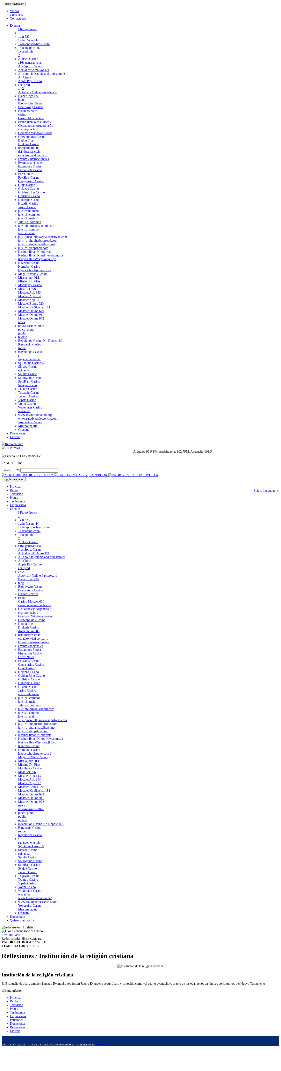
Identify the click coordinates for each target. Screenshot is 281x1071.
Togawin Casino (28, 392)
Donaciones (17, 433)
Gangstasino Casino (31, 181)
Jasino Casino (27, 207)
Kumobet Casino (29, 266)
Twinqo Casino (28, 396)
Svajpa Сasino (27, 385)
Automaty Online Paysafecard (37, 92)
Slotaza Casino (27, 366)
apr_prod (24, 85)
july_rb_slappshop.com (33, 248)
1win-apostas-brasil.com (34, 44)
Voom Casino (27, 403)
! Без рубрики (27, 29)
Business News (28, 110)
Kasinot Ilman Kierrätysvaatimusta (40, 255)
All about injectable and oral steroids (41, 73)
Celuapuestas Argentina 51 (35, 125)
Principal (15, 486)
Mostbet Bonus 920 (31, 303)
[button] (8, 934)
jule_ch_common (29, 214)
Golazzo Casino (28, 188)
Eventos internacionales (33, 159)
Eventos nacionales (30, 162)
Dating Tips (25, 140)
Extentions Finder (29, 166)
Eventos (15, 25)
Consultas (16, 14)
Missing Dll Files (29, 281)
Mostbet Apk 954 (29, 296)
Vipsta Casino (27, 400)
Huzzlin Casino (28, 203)
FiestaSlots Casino (30, 170)
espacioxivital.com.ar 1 (33, 155)
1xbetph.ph (25, 51)
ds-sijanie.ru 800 (28, 148)
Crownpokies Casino (31, 136)
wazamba (24, 411)
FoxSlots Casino (28, 177)
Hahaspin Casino (29, 199)
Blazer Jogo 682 (28, 96)
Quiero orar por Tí (22, 920)
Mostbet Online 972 (31, 318)
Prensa (14, 497)
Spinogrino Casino (30, 377)
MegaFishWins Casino (33, 274)
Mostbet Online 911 (31, 314)
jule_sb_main (26, 233)
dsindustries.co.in (29, 151)
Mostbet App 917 (29, 300)
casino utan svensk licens (34, 122)
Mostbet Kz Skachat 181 (34, 307)
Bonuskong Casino (30, 107)
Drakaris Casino (28, 144)
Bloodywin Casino (30, 103)
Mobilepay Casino (30, 285)
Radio (14, 490)
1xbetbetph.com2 (29, 47)
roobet (22, 348)
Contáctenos (18, 18)
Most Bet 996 (27, 288)
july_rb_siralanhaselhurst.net (36, 244)
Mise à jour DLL (29, 277)
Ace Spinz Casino (30, 66)
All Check (24, 77)
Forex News (26, 174)
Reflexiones (17, 1027)
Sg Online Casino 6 (31, 363)
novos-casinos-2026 (31, 326)
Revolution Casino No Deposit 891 (41, 340)
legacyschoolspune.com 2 (34, 270)
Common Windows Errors (35, 133)
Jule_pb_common (29, 222)
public (22, 333)
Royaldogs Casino (30, 351)
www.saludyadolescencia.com (37, 418)
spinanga (24, 370)
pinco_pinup (26, 329)
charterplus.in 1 (28, 129)
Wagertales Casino (30, 407)
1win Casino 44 (28, 40)
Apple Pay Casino (30, 81)
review (22, 337)
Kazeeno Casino (28, 263)
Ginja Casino (26, 185)
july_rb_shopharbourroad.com (37, 240)
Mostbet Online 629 (31, 311)
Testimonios (18, 501)
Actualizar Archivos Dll (33, 70)
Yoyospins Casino (30, 422)
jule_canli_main (28, 211)
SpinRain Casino (29, 381)
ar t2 (21, 88)
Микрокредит (27, 426)
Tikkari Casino (27, 389)
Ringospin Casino (29, 344)
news (21, 322)
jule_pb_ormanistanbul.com (36, 225)
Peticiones (16, 1020)
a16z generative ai (30, 62)
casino (22, 114)
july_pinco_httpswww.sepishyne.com (42, 237)
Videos (14, 11)
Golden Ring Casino (31, 192)
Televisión (16, 494)
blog (21, 99)
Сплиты (23, 429)
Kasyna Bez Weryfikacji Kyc (37, 259)
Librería (15, 437)
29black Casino (28, 59)
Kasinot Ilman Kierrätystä (34, 251)
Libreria (15, 1031)
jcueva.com (100, 1044)
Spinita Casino (27, 374)
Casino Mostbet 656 (31, 118)
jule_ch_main (27, 218)
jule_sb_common (29, 229)
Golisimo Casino (29, 196)
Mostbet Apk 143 (29, 292)
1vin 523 (24, 36)
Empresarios (18, 505)
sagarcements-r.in (29, 359)
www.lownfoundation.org (35, 415)
